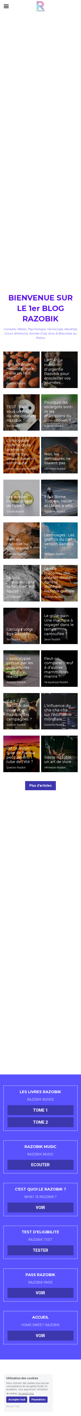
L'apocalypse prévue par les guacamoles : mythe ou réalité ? (19, 667)
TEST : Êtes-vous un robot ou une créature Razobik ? (21, 414)
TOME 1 (40, 1110)
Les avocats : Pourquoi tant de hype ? (19, 501)
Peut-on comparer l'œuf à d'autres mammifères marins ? (58, 667)
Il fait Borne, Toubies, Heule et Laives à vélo (58, 501)
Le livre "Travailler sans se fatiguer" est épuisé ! (20, 585)
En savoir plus (26, 1393)
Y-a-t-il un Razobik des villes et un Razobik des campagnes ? (19, 710)
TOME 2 (40, 1122)
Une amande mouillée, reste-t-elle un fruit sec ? (21, 371)
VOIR (40, 1207)
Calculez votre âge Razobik (19, 631)
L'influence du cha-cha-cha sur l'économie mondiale (58, 712)
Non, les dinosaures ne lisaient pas (57, 458)
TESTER (40, 1250)
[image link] (40, 6)
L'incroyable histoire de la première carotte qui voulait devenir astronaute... (20, 452)
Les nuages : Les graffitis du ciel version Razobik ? (59, 542)
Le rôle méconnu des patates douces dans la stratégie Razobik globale (59, 579)
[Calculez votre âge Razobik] (21, 626)
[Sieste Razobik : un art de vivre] (59, 754)
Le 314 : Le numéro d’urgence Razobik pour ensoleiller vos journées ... (57, 371)
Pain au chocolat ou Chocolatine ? (19, 544)
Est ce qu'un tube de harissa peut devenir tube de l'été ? (20, 755)
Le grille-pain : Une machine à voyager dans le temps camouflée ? (59, 625)
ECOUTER (40, 1164)
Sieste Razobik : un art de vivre (58, 759)
